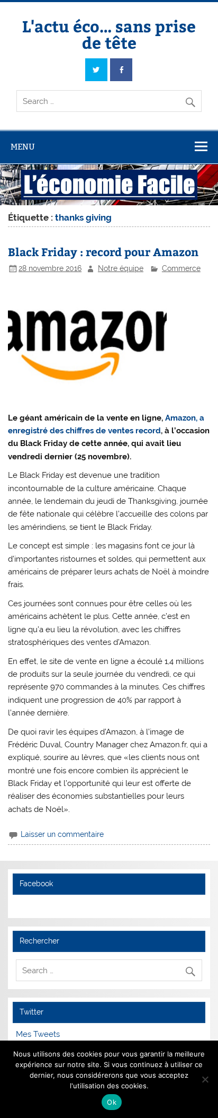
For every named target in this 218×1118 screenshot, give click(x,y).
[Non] (204, 1079)
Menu (23, 147)
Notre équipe (120, 268)
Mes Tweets (38, 1034)
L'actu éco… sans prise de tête (109, 34)
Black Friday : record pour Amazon (103, 251)
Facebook (36, 883)
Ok (111, 1102)
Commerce (181, 268)
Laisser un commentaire (62, 834)
